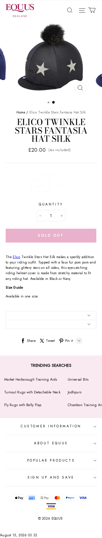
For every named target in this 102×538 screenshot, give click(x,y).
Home (20, 112)
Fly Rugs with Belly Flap (22, 405)
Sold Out (51, 235)
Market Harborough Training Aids (30, 379)
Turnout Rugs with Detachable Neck (32, 392)
